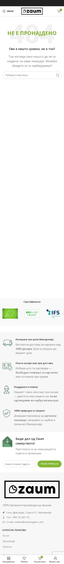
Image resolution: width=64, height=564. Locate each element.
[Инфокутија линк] (32, 346)
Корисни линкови (14, 530)
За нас (6, 535)
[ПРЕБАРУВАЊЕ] (58, 75)
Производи (8, 541)
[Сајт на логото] (32, 11)
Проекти (7, 546)
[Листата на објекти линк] (32, 517)
